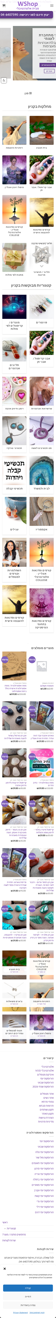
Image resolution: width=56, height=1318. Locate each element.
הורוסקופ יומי (47, 1078)
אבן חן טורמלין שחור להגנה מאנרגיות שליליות (15, 737)
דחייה (28, 1296)
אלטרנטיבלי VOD (44, 1070)
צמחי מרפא (48, 1101)
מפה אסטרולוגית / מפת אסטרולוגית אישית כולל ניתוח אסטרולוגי (15, 688)
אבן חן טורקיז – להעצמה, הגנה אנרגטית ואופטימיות (14, 936)
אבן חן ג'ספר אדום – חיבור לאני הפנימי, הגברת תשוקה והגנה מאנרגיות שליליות (42, 886)
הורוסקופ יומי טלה (44, 1151)
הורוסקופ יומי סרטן (44, 1168)
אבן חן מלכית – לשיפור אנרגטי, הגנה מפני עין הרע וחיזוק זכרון (42, 937)
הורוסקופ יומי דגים (44, 1212)
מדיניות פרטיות (46, 1121)
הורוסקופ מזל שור (45, 1157)
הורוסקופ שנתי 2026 (43, 1086)
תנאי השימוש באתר (36, 1312)
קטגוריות (11, 1228)
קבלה (28, 1288)
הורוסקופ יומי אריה (44, 1173)
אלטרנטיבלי (47, 1066)
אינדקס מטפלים (45, 1074)
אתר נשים (48, 1097)
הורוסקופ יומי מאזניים (43, 1184)
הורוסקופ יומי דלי (45, 1206)
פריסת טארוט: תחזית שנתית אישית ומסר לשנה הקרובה (15, 885)
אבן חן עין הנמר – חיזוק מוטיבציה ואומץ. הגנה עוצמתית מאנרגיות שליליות (16, 833)
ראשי (5, 1222)
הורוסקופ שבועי (46, 1082)
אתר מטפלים (47, 1093)
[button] (4, 1268)
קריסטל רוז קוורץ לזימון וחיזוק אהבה (16, 784)
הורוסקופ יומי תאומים (43, 1163)
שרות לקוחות (9, 1240)
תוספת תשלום (47, 686)
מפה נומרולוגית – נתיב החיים (43, 784)
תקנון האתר (48, 1113)
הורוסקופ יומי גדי (45, 1201)
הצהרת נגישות (46, 1117)
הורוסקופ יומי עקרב (44, 1190)
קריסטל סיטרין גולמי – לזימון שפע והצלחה (44, 831)
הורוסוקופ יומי (47, 1141)
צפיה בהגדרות (28, 1305)
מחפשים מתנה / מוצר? (14, 1234)
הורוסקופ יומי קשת (44, 1195)
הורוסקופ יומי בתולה (43, 1179)
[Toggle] (5, 1228)
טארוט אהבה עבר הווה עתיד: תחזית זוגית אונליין (42, 737)
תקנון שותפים (47, 1109)
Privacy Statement (20, 1312)
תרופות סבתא (46, 1105)
